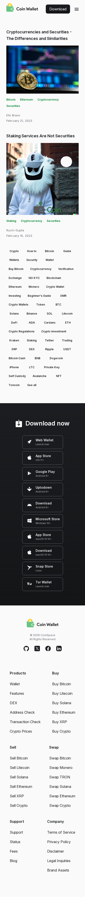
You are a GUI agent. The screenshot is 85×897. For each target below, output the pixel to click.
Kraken (14, 340)
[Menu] (76, 9)
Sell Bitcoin (19, 758)
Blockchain (53, 278)
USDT (67, 349)
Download (57, 9)
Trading (67, 340)
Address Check (22, 712)
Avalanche (39, 376)
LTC (31, 367)
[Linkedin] (59, 649)
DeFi (14, 322)
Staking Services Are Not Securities (40, 135)
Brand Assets (58, 870)
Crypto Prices (21, 731)
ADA (32, 322)
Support (16, 832)
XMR (63, 295)
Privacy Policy (59, 842)
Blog (13, 860)
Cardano (50, 322)
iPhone (14, 367)
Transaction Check (25, 722)
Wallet (50, 260)
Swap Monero (61, 767)
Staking (11, 221)
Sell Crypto (19, 805)
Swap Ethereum (62, 796)
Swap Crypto (60, 805)
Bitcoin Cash (17, 358)
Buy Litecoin (62, 693)
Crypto (14, 251)
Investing (15, 295)
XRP (14, 349)
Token (40, 304)
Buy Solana (61, 703)
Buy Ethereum (63, 712)
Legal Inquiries (58, 860)
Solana (14, 313)
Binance (32, 313)
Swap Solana (60, 786)
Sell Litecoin (19, 767)
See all (31, 385)
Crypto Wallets (18, 304)
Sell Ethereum (21, 786)
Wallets (14, 260)
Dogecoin (56, 358)
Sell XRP (17, 796)
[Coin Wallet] (22, 8)
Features (17, 693)
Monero (34, 286)
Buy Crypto (61, 731)
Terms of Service (61, 832)
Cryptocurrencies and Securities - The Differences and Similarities (39, 35)
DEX (32, 349)
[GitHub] (26, 649)
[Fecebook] (48, 649)
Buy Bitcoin (16, 269)
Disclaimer (55, 851)
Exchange (15, 278)
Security (31, 260)
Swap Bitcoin (60, 758)
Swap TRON (59, 777)
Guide (67, 251)
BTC (58, 304)
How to (31, 251)
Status (15, 842)
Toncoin (14, 385)
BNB (37, 358)
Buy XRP (59, 722)
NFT (59, 376)
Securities (13, 106)
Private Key (52, 367)
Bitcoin (10, 99)
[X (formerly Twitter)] (37, 649)
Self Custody (17, 376)
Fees (14, 851)
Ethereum (26, 99)
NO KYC (34, 278)
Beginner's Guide (39, 295)
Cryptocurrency (48, 99)
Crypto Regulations (21, 331)
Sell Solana (19, 777)
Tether (49, 340)
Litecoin (67, 313)
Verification (65, 269)
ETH (68, 322)
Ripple (49, 349)
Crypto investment (53, 331)
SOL (49, 313)
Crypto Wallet (55, 286)
